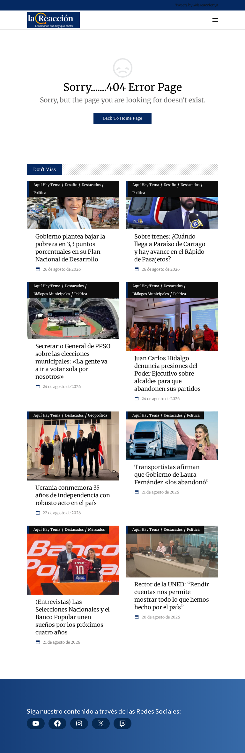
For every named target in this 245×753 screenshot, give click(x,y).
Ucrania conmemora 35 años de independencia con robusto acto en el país (72, 495)
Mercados (96, 529)
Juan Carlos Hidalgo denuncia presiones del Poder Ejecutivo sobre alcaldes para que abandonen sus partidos (167, 373)
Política (39, 192)
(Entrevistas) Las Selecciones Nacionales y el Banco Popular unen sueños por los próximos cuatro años (72, 617)
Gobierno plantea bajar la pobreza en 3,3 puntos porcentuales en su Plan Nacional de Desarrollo (70, 248)
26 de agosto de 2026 (61, 269)
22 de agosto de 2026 (61, 512)
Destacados (91, 185)
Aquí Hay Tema (46, 185)
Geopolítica (97, 415)
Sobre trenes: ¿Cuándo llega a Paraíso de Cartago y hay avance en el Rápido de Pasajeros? (169, 248)
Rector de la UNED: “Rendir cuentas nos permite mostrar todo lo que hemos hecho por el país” (171, 596)
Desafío (71, 185)
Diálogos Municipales (51, 294)
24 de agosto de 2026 (61, 386)
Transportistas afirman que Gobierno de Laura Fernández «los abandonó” (171, 474)
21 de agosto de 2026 (160, 492)
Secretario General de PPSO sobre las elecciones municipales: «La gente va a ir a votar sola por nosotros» (72, 361)
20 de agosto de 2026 (160, 617)
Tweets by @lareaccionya (196, 5)
